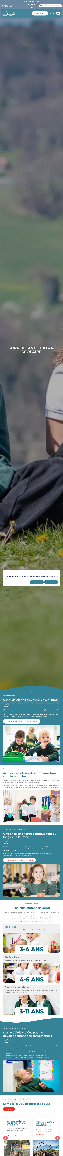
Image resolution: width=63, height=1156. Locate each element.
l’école (43, 921)
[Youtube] (31, 4)
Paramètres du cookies (23, 582)
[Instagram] (35, 4)
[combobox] (50, 5)
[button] (58, 13)
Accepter (37, 582)
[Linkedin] (28, 4)
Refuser (51, 582)
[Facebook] (31, 7)
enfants (32, 912)
